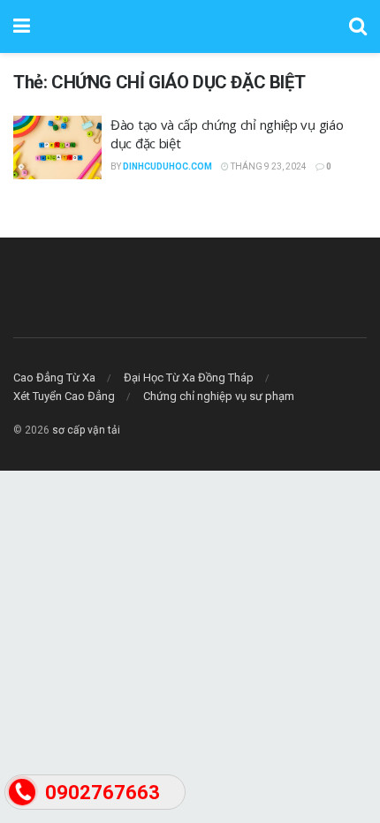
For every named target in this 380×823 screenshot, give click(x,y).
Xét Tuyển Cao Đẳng (64, 396)
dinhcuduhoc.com (167, 166)
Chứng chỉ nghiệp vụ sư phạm (218, 396)
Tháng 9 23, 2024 (268, 166)
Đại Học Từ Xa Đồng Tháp (189, 377)
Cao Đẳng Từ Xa (54, 377)
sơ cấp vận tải (86, 430)
